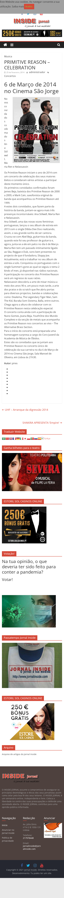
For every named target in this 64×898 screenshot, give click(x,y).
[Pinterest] (9, 387)
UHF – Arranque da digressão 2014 (25, 409)
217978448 (28, 838)
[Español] (39, 438)
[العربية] (4, 438)
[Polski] (29, 438)
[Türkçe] (45, 438)
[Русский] (36, 438)
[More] (9, 393)
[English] (11, 438)
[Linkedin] (9, 375)
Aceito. (29, 6)
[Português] (32, 438)
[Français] (14, 438)
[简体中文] (7, 438)
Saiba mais (18, 6)
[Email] (9, 384)
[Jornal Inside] (5, 45)
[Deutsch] (18, 438)
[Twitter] (9, 372)
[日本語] (25, 438)
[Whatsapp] (9, 381)
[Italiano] (21, 438)
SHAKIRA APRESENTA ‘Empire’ (42, 422)
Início (4, 825)
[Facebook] (9, 369)
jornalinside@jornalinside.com (32, 847)
